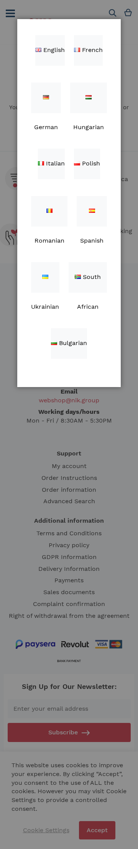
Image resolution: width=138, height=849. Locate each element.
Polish (90, 163)
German (46, 98)
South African (89, 283)
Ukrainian (45, 277)
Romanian (49, 211)
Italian (54, 163)
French (91, 49)
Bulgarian (72, 343)
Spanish (92, 211)
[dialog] (69, 424)
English (53, 49)
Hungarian (88, 98)
